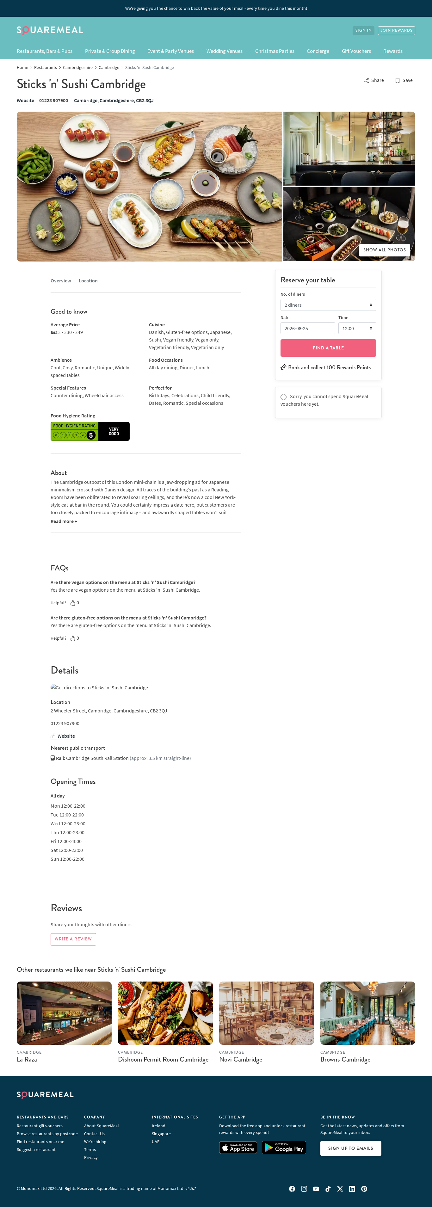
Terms (90, 1149)
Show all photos (384, 250)
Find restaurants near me (40, 1141)
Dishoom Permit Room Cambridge (163, 1059)
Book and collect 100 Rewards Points (329, 367)
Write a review (73, 939)
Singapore (161, 1133)
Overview (61, 280)
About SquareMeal (101, 1126)
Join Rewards (396, 30)
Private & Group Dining (110, 50)
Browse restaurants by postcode (47, 1133)
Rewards (393, 50)
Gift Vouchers (356, 50)
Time (343, 317)
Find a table (328, 347)
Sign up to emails (350, 1148)
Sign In (363, 30)
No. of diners (293, 294)
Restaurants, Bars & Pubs (44, 50)
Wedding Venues (225, 50)
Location (88, 280)
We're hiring (95, 1141)
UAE (155, 1141)
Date (285, 317)
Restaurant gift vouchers (40, 1126)
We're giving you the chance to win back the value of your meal (216, 8)
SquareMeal (50, 30)
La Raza (27, 1059)
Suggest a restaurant (36, 1149)
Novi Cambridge (240, 1059)
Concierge (318, 50)
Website (25, 100)
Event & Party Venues (170, 50)
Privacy (91, 1157)
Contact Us (94, 1133)
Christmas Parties (274, 50)
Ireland (158, 1126)
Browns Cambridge (345, 1059)
